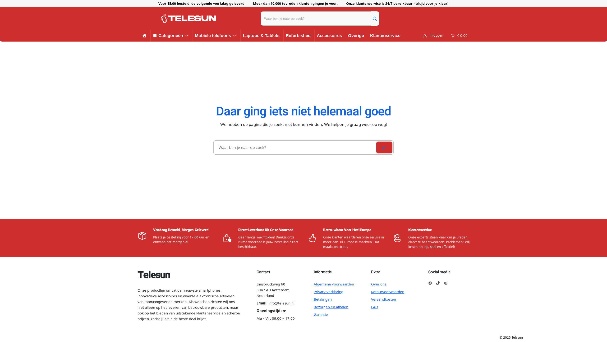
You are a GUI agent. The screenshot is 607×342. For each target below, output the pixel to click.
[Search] (384, 147)
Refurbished (298, 35)
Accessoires (329, 35)
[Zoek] (374, 18)
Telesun (154, 275)
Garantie (321, 314)
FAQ (374, 306)
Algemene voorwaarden (334, 284)
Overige (356, 35)
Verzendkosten (383, 299)
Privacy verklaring (328, 291)
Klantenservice (385, 35)
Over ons (378, 284)
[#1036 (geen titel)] (144, 36)
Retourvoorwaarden (387, 291)
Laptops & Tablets (261, 35)
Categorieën (170, 35)
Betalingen (323, 299)
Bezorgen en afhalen (331, 306)
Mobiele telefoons (213, 35)
